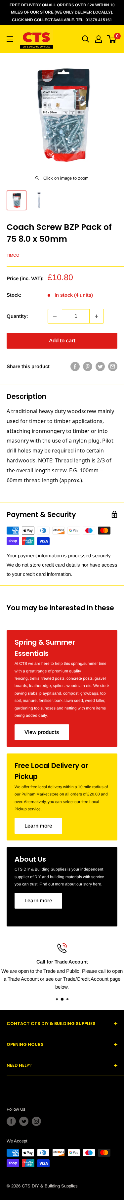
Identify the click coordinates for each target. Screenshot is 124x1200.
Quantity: (17, 316)
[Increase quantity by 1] (96, 316)
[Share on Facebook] (75, 366)
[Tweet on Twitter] (100, 366)
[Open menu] (10, 39)
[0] (112, 39)
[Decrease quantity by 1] (55, 316)
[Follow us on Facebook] (11, 1121)
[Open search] (85, 39)
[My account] (98, 39)
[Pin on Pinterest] (87, 366)
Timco (13, 255)
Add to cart (62, 340)
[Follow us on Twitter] (23, 1121)
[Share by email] (112, 366)
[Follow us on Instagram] (36, 1121)
